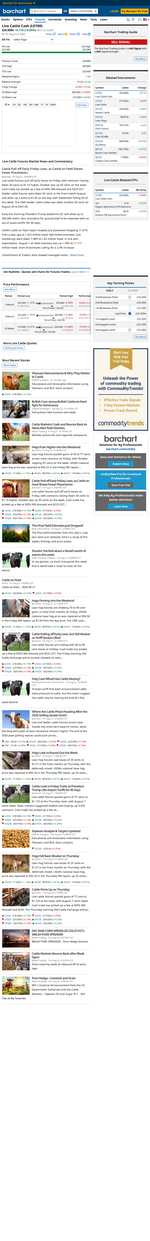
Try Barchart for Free (135, 11)
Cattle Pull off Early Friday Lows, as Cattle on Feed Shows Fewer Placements (42, 171)
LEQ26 (8, 514)
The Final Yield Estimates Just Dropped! (57, 525)
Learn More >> (80, 271)
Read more (77, 255)
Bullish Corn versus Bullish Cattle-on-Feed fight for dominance (59, 403)
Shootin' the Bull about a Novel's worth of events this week (59, 552)
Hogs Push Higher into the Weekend (56, 447)
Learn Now (121, 506)
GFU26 (38, 514)
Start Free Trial (121, 485)
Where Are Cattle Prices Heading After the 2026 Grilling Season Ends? (59, 713)
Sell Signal (120, 42)
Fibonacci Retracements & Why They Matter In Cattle (61, 375)
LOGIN (114, 11)
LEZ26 (8, 394)
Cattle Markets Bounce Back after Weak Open (58, 955)
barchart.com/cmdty (120, 449)
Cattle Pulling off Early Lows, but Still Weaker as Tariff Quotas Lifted (61, 636)
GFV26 (38, 518)
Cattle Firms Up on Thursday (51, 889)
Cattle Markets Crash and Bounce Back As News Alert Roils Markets (59, 426)
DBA (7, 741)
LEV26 (38, 510)
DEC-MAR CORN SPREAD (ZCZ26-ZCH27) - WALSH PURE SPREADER (58, 932)
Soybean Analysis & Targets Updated (56, 831)
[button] (146, 19)
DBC (7, 745)
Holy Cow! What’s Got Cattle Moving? (56, 679)
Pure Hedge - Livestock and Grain (54, 978)
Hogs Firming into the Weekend (53, 600)
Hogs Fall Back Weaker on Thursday (55, 856)
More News (10, 365)
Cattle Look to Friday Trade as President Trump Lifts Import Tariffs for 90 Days (58, 788)
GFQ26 (8, 518)
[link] (86, 34)
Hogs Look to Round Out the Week (55, 753)
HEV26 (37, 473)
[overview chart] (46, 129)
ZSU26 (38, 848)
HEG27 (67, 473)
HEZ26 (8, 473)
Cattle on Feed (11, 580)
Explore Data (121, 463)
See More (10, 289)
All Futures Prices (14, 348)
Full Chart (82, 105)
